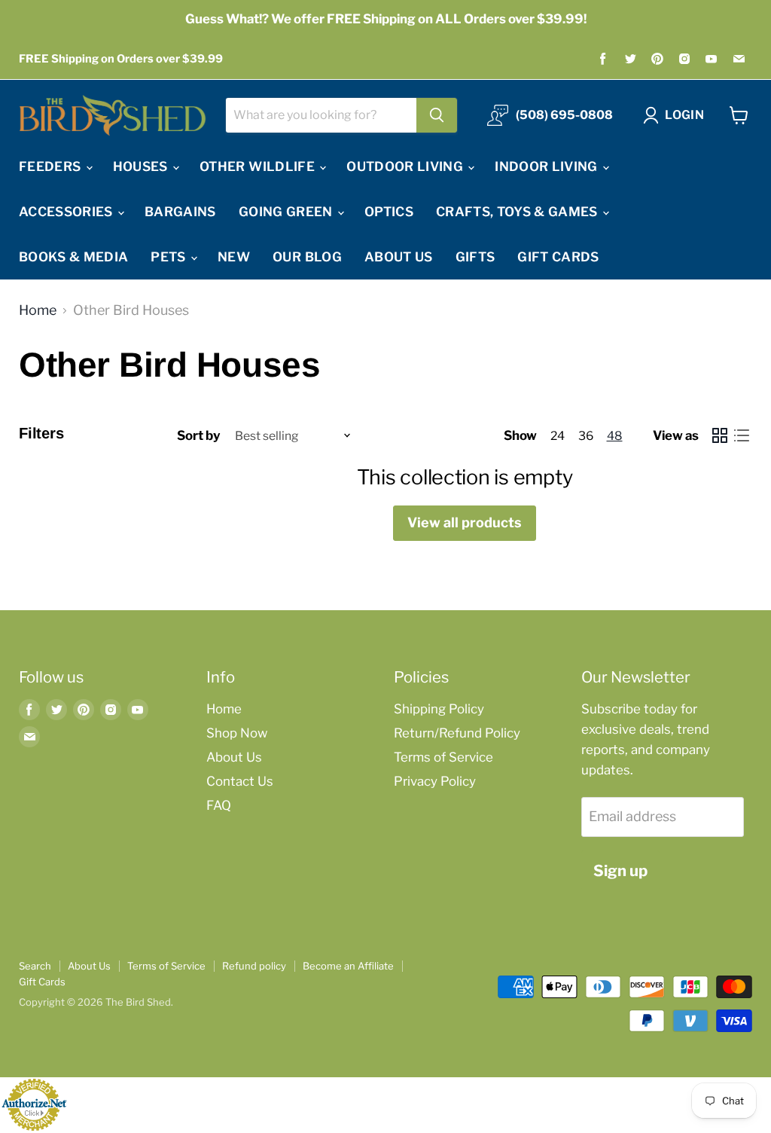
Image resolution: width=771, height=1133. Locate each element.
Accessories (67, 211)
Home (37, 310)
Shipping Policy (439, 708)
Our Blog (307, 256)
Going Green (287, 211)
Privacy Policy (435, 781)
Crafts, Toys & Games (518, 211)
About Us (398, 256)
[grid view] (719, 436)
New (234, 256)
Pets (170, 256)
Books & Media (73, 256)
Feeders (51, 166)
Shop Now (236, 733)
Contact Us (239, 781)
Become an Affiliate (348, 966)
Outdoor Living (406, 166)
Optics (388, 211)
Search (35, 966)
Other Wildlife (259, 166)
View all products (464, 522)
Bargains (180, 211)
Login (684, 115)
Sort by (199, 436)
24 (557, 436)
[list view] (741, 436)
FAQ (218, 805)
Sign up (620, 870)
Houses (142, 166)
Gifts (475, 256)
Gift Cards (558, 256)
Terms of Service (443, 757)
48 (615, 436)
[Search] (436, 115)
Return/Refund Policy (457, 733)
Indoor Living (548, 166)
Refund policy (254, 966)
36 (585, 436)
